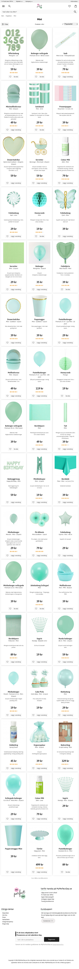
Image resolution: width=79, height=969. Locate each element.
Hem (2, 16)
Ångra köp (5, 924)
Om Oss (4, 915)
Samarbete (5, 919)
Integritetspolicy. (58, 944)
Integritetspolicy (7, 922)
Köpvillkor (5, 913)
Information (74, 1)
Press (4, 917)
